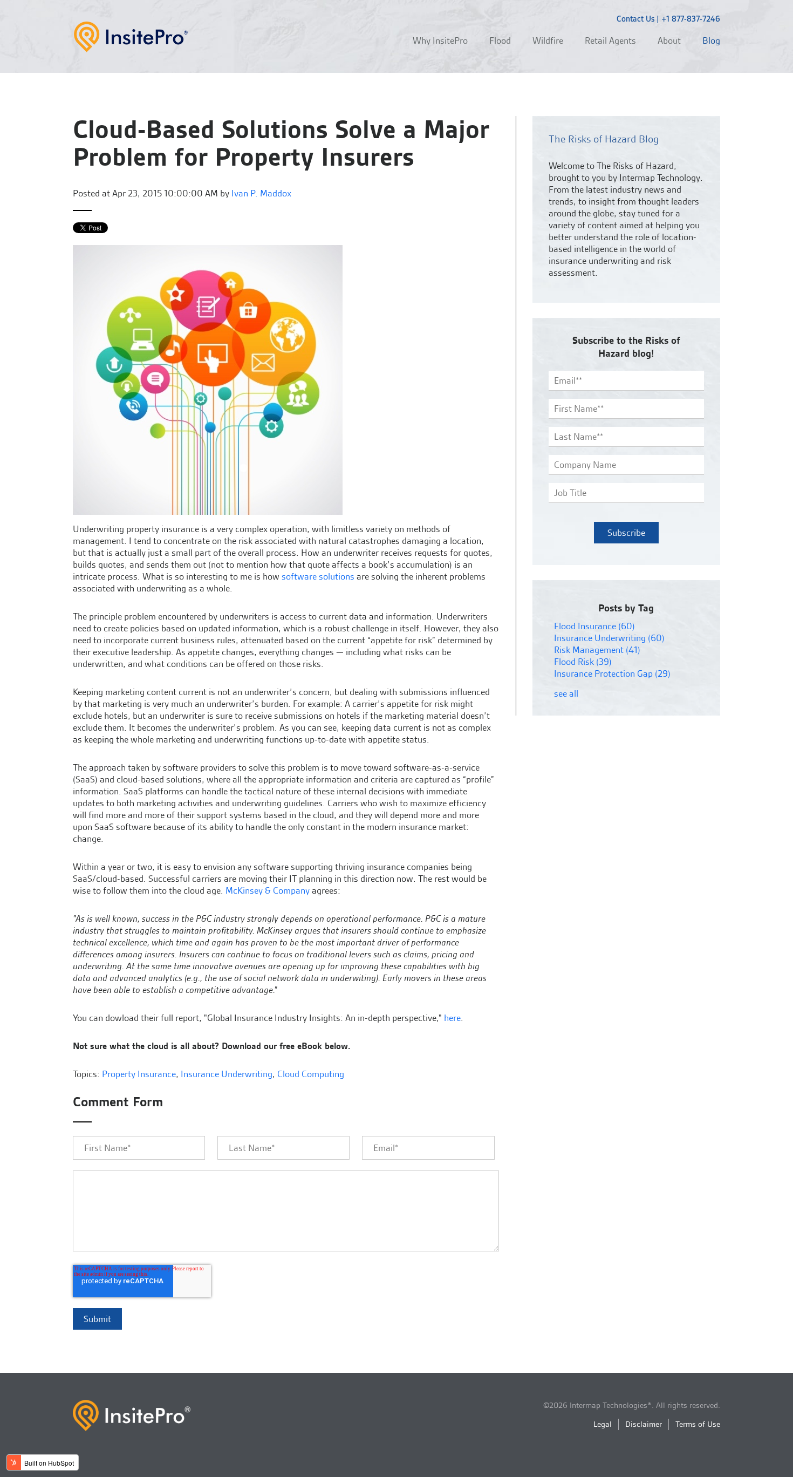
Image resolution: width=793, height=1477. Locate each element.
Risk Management (597, 650)
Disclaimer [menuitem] (643, 1424)
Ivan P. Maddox (261, 193)
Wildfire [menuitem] (547, 40)
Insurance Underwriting (226, 1074)
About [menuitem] (669, 40)
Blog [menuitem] (711, 40)
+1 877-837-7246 (690, 18)
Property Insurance (139, 1074)
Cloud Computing (310, 1074)
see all (566, 693)
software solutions (318, 576)
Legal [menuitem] (602, 1424)
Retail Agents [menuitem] (610, 40)
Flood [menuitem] (500, 40)
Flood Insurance (594, 626)
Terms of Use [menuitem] (697, 1424)
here (452, 1018)
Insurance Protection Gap (612, 673)
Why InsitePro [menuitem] (440, 40)
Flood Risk (583, 662)
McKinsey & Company (267, 890)
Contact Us (635, 18)
